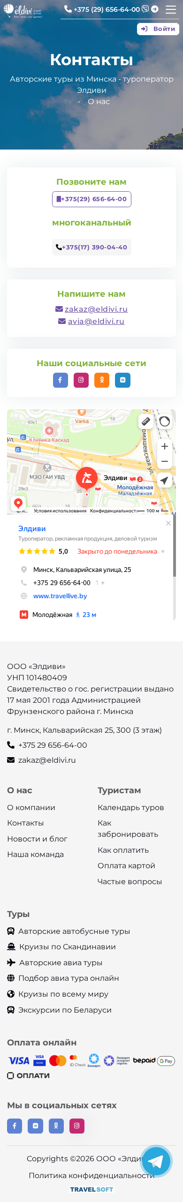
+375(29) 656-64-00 (94, 199)
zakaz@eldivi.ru (96, 309)
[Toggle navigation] (170, 9)
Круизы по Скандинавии (67, 946)
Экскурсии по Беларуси (65, 1010)
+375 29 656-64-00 (52, 745)
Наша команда (35, 854)
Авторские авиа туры (61, 962)
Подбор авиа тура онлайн (68, 978)
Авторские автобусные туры (74, 931)
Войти (163, 28)
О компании (31, 807)
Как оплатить (123, 850)
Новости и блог (37, 838)
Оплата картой (126, 865)
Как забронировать (128, 829)
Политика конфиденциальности (92, 1175)
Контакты (25, 823)
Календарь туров (131, 807)
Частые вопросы (130, 881)
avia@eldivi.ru (96, 321)
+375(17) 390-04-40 (94, 247)
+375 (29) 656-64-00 (107, 9)
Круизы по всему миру (63, 994)
